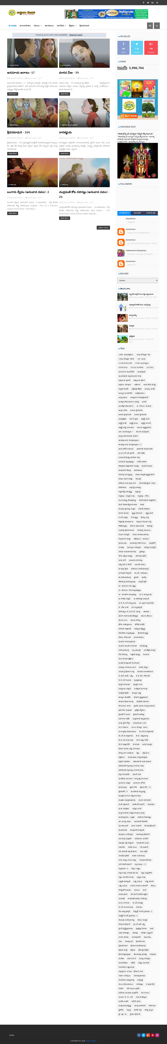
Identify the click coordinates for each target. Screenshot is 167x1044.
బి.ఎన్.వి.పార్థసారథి (146, 732)
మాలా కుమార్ (136, 826)
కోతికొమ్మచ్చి (123, 526)
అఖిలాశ (137, 385)
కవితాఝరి (122, 487)
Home (14, 25)
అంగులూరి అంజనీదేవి (126, 372)
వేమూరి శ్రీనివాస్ (124, 924)
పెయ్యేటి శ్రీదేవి (124, 693)
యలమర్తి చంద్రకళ (125, 839)
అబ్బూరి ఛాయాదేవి (125, 393)
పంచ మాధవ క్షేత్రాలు (126, 659)
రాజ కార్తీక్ (143, 851)
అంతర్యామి (141, 372)
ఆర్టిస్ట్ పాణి (122, 423)
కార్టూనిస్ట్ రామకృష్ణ (125, 492)
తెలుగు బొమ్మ (135, 620)
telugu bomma (137, 367)
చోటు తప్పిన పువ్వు (125, 556)
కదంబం (37, 26)
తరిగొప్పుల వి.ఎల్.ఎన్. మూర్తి (129, 612)
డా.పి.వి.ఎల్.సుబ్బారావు (127, 603)
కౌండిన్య (150, 526)
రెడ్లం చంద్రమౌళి (146, 873)
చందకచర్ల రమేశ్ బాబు (138, 543)
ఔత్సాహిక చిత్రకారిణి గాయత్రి (129, 466)
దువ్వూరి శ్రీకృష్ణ (139, 629)
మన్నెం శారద (137, 809)
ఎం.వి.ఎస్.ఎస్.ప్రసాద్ (126, 453)
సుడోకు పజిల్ (123, 1001)
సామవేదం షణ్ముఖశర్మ (126, 980)
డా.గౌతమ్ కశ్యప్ (125, 599)
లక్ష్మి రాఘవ (137, 881)
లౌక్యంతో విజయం (125, 890)
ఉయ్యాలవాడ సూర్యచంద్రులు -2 (130, 445)
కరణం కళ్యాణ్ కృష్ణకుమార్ (145, 475)
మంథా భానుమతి (145, 800)
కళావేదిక (60, 26)
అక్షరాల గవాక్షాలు (125, 385)
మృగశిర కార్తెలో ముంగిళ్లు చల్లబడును (141, 294)
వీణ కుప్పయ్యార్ (124, 911)
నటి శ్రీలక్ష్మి (143, 646)
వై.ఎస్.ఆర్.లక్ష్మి (139, 924)
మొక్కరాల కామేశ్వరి (126, 834)
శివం (120, 941)
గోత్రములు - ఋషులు (141, 539)
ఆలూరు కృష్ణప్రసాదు (144, 427)
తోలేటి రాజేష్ (140, 624)
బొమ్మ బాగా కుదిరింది (126, 753)
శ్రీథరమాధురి (14, 125)
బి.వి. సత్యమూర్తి (142, 736)
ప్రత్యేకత (132, 336)
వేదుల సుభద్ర (142, 920)
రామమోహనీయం (145, 860)
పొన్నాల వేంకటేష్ (125, 697)
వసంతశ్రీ (122, 899)
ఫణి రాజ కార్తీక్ (124, 719)
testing (150, 367)
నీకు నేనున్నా (123, 654)
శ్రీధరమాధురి (84, 26)
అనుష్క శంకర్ (150, 389)
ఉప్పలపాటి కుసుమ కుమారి (128, 436)
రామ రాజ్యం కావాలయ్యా (127, 860)
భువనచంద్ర (123, 787)
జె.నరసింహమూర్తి (125, 577)
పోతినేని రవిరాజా (143, 702)
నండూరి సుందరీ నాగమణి (128, 646)
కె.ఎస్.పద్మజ (123, 517)
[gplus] (153, 3)
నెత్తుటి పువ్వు (135, 654)
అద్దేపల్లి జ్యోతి (137, 389)
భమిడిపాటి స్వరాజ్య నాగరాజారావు (131, 770)
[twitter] (148, 3)
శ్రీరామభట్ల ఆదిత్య (140, 954)
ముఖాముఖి (123, 830)
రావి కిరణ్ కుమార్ (125, 864)
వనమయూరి (123, 894)
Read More (13, 94)
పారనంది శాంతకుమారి (145, 672)
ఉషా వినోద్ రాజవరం (126, 449)
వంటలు (137, 890)
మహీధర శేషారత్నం (144, 817)
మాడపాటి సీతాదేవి (141, 821)
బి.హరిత (136, 744)
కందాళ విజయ (147, 466)
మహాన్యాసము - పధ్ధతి (127, 817)
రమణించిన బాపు (143, 843)
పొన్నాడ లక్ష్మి (136, 693)
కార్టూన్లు (138, 492)
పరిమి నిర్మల (143, 667)
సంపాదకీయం (123, 963)
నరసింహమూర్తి (124, 650)
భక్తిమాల (122, 757)
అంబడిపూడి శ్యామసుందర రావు (130, 376)
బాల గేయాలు (123, 727)
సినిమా (121, 988)
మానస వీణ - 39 (69, 72)
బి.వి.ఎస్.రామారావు (126, 740)
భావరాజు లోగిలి (139, 783)
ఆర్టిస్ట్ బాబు (134, 423)
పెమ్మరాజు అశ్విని (125, 689)
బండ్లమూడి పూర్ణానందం (141, 719)
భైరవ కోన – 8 (145, 787)
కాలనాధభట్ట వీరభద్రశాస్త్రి (127, 500)
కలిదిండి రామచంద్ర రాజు (127, 483)
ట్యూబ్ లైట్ (143, 582)
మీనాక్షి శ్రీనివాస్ (150, 826)
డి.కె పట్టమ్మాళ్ (137, 607)
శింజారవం (147, 937)
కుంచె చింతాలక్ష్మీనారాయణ (128, 505)
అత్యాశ (131, 326)
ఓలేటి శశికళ (141, 462)
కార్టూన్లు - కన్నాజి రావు (127, 496)
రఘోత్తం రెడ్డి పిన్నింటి (126, 843)
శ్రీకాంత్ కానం (140, 941)
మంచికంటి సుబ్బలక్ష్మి (138, 791)
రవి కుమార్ (144, 847)
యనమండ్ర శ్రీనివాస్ (143, 834)
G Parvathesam (125, 363)
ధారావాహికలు (25, 26)
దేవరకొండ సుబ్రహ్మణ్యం (127, 633)
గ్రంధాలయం (123, 543)
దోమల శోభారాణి (125, 637)
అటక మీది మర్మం (150, 385)
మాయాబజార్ (123, 826)
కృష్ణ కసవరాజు (137, 513)
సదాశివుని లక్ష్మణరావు (126, 967)
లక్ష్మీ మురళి (149, 881)
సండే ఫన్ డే (131, 959)
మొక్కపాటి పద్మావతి (137, 830)
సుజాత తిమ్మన (141, 997)
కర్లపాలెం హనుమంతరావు (69, 125)
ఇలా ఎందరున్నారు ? (126, 432)
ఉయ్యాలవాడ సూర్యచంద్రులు (129, 440)
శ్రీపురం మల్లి (123, 950)
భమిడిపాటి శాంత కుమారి (142, 761)
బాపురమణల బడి (139, 723)
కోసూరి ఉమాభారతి (137, 526)
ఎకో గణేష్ (141, 453)
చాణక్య (121, 547)
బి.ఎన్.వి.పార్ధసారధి (126, 736)
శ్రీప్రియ (133, 950)
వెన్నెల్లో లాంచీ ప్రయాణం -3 (142, 911)
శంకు (151, 929)
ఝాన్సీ (144, 577)
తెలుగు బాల (123, 620)
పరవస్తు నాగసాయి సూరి (127, 667)
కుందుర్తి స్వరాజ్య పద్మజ (127, 509)
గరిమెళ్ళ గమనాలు (144, 530)
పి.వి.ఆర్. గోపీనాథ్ (143, 676)
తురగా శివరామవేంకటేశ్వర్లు (128, 616)
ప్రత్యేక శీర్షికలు (140, 710)
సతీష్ (133, 963)
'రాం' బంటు (141, 359)
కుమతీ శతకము (144, 509)
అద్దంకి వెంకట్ (123, 389)
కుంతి (142, 505)
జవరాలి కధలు (140, 564)
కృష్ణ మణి (149, 513)
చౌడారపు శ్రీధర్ (141, 556)
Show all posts (75, 35)
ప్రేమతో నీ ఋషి (124, 714)
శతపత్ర (135, 933)
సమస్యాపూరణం (139, 976)
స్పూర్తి (129, 1010)
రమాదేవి (122, 847)
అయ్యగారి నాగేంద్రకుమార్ (139, 397)
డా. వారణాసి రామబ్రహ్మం (127, 594)
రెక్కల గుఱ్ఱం (136, 869)
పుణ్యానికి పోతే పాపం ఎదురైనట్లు (140, 305)
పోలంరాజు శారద (125, 706)
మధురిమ (151, 804)
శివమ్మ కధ (129, 941)
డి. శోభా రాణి (123, 607)
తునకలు (147, 612)
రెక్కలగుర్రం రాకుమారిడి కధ (128, 873)
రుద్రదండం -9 (123, 869)
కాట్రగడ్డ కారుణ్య (135, 487)
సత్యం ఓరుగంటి (143, 963)
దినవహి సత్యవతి (125, 629)
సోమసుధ (13, 185)
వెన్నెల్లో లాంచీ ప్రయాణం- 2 (128, 916)
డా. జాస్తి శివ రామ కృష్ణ (127, 586)
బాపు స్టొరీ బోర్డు (124, 723)
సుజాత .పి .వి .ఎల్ (126, 997)
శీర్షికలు (71, 26)
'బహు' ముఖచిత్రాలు (126, 355)
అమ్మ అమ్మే (133, 315)
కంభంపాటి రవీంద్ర (125, 470)
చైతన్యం (142, 552)
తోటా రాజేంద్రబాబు (125, 624)
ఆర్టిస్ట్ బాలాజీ (146, 423)
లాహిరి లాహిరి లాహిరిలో (139, 886)
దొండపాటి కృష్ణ (143, 633)
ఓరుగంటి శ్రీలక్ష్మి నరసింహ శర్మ (129, 457)
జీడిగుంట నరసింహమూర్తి (140, 569)
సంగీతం (121, 959)
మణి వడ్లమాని (124, 804)
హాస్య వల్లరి (149, 1010)
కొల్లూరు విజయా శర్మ (144, 522)
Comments (124, 213)
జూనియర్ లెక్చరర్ (125, 573)
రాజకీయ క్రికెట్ (124, 856)
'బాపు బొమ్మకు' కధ (143, 355)
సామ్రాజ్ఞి (140, 980)
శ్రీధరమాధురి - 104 (18, 132)
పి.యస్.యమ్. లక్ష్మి (126, 676)
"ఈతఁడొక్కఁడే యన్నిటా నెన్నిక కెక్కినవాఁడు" (135, 134)
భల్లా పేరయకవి (124, 774)
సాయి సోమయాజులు (126, 984)
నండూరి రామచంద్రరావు (127, 642)
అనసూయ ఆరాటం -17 (21, 72)
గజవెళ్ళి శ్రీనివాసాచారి (126, 530)
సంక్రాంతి (153, 954)
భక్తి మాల (146, 753)
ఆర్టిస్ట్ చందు (145, 419)
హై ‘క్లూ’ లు (123, 1014)
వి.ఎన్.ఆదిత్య (138, 903)
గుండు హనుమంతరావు (141, 534)
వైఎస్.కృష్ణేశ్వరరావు (126, 929)
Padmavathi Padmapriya (136, 251)
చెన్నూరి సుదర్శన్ (150, 547)
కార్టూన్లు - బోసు (143, 496)
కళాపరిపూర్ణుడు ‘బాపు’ (147, 483)
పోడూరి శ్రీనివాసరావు (126, 702)
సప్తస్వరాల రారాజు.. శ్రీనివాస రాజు (131, 971)
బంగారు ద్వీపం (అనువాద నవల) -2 (28, 192)
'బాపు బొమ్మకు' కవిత (126, 359)
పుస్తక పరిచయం (124, 684)
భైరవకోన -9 (123, 791)
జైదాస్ (136, 577)
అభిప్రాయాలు (140, 393)
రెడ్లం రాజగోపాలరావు (126, 877)
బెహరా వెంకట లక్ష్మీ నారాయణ (129, 749)
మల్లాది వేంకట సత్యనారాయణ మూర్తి (132, 813)
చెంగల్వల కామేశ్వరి (134, 547)
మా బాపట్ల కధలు (125, 821)
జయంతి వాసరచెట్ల (135, 560)
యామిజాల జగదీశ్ (141, 839)
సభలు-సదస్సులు (125, 976)
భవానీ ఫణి (137, 774)
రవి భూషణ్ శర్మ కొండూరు (128, 851)
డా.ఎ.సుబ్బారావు (146, 594)
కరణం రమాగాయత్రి (125, 479)
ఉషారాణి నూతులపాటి (145, 449)
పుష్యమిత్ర (137, 680)
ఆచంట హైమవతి (136, 410)
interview (123, 367)
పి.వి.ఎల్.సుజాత (125, 680)
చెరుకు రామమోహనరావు (127, 552)
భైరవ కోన (133, 787)
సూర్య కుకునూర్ (140, 1006)
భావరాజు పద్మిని (124, 783)
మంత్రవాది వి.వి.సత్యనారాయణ (130, 796)
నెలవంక (146, 654)
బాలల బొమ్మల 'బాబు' (140, 727)
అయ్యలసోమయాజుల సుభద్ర (129, 402)
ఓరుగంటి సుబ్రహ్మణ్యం (126, 462)
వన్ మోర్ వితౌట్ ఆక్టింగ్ (139, 894)
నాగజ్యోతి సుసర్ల (149, 650)
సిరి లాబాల (145, 993)
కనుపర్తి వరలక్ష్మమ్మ (125, 475)
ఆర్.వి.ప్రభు (134, 419)
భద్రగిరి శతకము (124, 761)
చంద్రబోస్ (152, 543)
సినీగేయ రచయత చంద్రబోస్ (128, 993)
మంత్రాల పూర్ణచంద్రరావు (127, 800)
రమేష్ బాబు (132, 847)
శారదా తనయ (124, 937)
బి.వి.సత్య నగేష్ (142, 740)
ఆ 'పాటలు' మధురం (144, 406)
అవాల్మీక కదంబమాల (126, 406)
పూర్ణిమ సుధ (137, 684)
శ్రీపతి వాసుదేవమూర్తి (138, 946)
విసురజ (139, 907)
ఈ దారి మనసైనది (142, 432)
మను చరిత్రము (124, 809)
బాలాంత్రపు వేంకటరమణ (127, 732)
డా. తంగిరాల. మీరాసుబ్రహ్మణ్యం (130, 590)
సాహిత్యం (139, 984)
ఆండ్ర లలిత (123, 410)
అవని (144, 402)
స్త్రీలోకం (121, 1010)
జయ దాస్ (122, 560)
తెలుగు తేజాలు (146, 616)
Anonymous (130, 219)
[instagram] (157, 1035)
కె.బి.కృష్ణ (134, 517)
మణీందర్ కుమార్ (138, 804)
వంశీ (144, 890)
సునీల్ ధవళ (136, 1001)
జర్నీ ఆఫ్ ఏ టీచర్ (125, 564)
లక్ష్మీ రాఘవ (123, 886)
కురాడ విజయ (124, 513)
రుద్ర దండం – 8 (140, 864)
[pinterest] (153, 1035)
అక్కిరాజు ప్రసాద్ (124, 380)
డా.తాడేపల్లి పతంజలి (141, 599)
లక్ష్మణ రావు (141, 877)
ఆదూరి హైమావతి (125, 415)
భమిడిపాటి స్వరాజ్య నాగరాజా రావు (131, 766)
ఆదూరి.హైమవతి (140, 415)
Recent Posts (137, 213)
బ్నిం (138, 753)
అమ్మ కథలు (123, 397)
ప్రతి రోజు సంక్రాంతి (125, 710)
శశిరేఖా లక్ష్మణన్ (147, 933)
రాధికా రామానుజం (138, 856)
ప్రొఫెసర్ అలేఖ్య (138, 714)
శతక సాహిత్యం (124, 933)
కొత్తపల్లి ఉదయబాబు (126, 522)
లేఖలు (153, 886)
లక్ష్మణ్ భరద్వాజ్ (124, 881)
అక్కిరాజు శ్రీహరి (139, 380)
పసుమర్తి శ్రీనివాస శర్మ (126, 672)
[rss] (157, 3)
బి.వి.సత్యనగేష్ (124, 744)
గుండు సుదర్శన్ (124, 534)
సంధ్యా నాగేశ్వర (144, 959)
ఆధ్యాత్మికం (122, 419)
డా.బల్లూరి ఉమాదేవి (146, 603)
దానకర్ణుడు (65, 132)
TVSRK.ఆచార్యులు (142, 363)
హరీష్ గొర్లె (138, 1010)
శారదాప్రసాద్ (136, 937)
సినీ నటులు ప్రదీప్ (133, 988)
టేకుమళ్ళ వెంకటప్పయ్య (127, 582)
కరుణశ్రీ (138, 479)
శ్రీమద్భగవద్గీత (144, 950)
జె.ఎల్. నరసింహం (141, 573)
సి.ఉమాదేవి (150, 984)
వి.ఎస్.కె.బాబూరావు (126, 907)
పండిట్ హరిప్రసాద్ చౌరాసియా (129, 663)
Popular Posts (151, 213)
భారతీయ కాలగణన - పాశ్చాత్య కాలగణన (133, 779)
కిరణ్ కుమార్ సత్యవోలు (147, 500)
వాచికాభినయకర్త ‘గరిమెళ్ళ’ (137, 899)
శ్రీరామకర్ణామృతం (125, 954)
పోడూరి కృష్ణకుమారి (141, 697)
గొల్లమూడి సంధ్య (125, 539)
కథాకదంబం (49, 26)
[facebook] (143, 3)
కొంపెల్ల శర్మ (145, 517)
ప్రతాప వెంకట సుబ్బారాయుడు (144, 706)
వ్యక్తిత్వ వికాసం (141, 929)
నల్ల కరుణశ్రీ (136, 650)
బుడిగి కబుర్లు (147, 744)
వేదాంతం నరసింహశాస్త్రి (126, 920)
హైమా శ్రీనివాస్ (135, 1014)
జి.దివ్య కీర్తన (123, 569)
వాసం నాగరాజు (124, 903)
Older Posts (103, 227)
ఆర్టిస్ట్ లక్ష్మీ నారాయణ (126, 427)
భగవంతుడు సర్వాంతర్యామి (137, 757)
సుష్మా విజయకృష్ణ (125, 1006)
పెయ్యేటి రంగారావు (140, 689)
